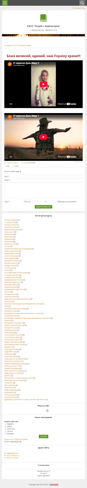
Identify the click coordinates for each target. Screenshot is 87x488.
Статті (15, 45)
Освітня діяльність (11, 251)
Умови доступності (11, 366)
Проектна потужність (12, 361)
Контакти (8, 301)
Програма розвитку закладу (15, 308)
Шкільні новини (25, 45)
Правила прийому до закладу (15, 363)
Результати (8, 439)
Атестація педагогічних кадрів (16, 273)
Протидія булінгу (10, 284)
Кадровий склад (10, 352)
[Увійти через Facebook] (43, 410)
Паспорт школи (10, 225)
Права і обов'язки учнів (13, 342)
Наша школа (9, 232)
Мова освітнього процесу (14, 371)
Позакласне (8, 268)
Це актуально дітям (12, 337)
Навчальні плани (10, 311)
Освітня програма (11, 256)
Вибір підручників (11, 390)
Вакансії (7, 375)
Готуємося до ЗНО (11, 275)
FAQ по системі (12, 458)
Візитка (7, 292)
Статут (7, 246)
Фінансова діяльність (12, 282)
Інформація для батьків (13, 280)
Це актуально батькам (13, 335)
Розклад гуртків (10, 296)
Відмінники (8, 239)
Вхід (83, 8)
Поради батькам (10, 328)
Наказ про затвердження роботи (17, 299)
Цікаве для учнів (10, 287)
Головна (7, 45)
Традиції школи (10, 265)
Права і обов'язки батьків (14, 325)
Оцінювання (9, 392)
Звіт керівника (9, 385)
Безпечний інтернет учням (14, 344)
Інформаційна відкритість (14, 289)
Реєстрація (77, 8)
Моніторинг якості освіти (14, 380)
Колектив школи (10, 227)
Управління (8, 241)
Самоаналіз (8, 354)
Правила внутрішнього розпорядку (17, 249)
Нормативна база (11, 253)
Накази (7, 270)
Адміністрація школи (12, 229)
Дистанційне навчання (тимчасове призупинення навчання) (27, 318)
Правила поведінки (11, 368)
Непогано (11, 429)
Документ (8, 347)
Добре (9, 426)
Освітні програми (11, 356)
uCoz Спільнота (13, 455)
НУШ (6, 306)
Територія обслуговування (14, 359)
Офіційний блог (12, 453)
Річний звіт (8, 383)
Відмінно (10, 424)
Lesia (25, 163)
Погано (10, 431)
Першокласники (10, 330)
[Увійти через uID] (39, 410)
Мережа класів (10, 244)
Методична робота (11, 261)
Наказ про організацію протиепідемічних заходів (23, 304)
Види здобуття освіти (12, 373)
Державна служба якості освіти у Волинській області (25, 399)
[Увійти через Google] (47, 410)
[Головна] (43, 21)
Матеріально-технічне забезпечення (18, 378)
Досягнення (8, 234)
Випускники (8, 237)
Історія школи (9, 222)
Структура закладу (11, 349)
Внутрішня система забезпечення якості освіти (22, 313)
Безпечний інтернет (12, 340)
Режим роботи (10, 294)
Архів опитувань (21, 439)
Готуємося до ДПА (11, 277)
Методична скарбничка (13, 323)
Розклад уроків (10, 258)
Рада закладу (9, 332)
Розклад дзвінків (10, 395)
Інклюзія (7, 320)
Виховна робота (10, 263)
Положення (8, 387)
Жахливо (10, 433)
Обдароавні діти (10, 316)
